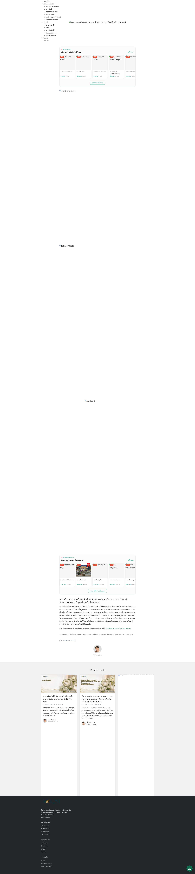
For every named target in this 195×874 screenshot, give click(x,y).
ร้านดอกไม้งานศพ (52, 6)
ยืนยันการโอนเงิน (46, 863)
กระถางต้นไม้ (45, 834)
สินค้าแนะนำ (45, 829)
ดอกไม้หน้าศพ (49, 4)
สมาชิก (46, 41)
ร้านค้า (46, 22)
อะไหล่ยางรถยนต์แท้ (53, 17)
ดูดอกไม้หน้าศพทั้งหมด (97, 591)
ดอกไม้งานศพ (51, 35)
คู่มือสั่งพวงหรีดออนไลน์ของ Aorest (118, 629)
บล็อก (46, 38)
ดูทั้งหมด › (131, 52)
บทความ (43, 852)
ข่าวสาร (60, 704)
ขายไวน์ (49, 9)
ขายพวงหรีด (50, 25)
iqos (47, 28)
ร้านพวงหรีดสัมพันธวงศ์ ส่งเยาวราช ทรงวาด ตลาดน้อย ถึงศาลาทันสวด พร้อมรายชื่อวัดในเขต (97, 699)
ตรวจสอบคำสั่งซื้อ (46, 866)
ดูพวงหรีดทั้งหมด (97, 83)
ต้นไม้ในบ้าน (45, 831)
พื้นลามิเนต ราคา (52, 20)
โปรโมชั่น (44, 846)
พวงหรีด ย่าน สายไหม (67, 640)
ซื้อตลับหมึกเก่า (51, 33)
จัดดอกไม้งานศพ (52, 12)
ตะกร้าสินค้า (50, 30)
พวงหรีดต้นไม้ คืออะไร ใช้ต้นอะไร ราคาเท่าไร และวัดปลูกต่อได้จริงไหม (58, 699)
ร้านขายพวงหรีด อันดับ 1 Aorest (110, 22)
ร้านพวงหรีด (50, 14)
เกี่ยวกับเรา (44, 843)
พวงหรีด (46, 1)
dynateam (98, 655)
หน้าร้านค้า (44, 826)
